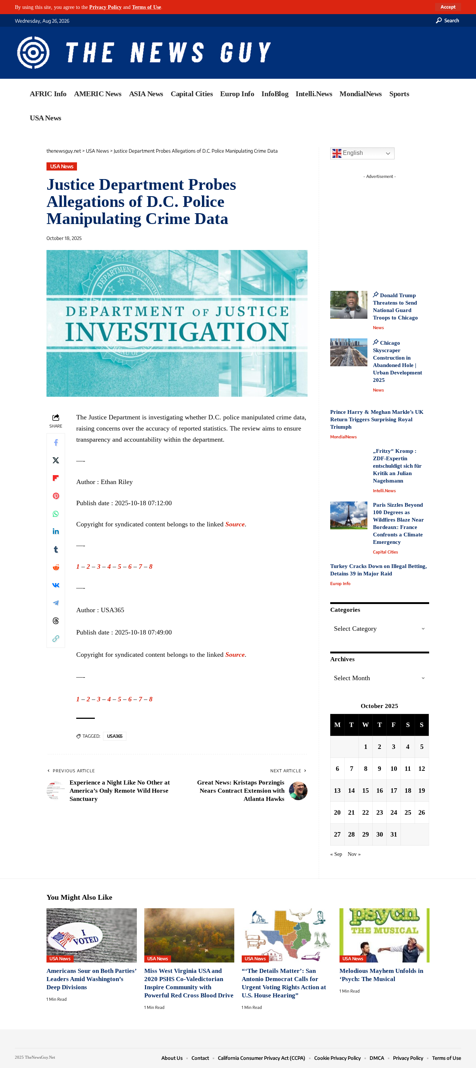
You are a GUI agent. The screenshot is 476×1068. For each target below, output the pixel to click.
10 (393, 768)
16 (379, 790)
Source (235, 524)
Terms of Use (146, 7)
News (378, 327)
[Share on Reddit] (56, 567)
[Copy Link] (56, 638)
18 (408, 790)
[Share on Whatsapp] (56, 514)
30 (379, 834)
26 (421, 812)
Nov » (354, 854)
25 (408, 812)
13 (337, 790)
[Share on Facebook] (56, 442)
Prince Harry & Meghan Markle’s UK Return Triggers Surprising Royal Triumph (377, 419)
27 (337, 834)
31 (393, 834)
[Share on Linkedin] (56, 532)
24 (393, 812)
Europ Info (340, 583)
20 (337, 812)
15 (365, 790)
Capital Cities (385, 551)
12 (421, 768)
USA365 (114, 736)
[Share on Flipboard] (56, 478)
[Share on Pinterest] (56, 496)
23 (379, 812)
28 (351, 834)
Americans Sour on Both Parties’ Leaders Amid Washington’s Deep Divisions (91, 979)
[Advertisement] (393, 228)
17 (393, 790)
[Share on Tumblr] (56, 549)
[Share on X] (56, 460)
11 (408, 768)
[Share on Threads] (56, 621)
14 (351, 790)
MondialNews (343, 436)
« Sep (336, 854)
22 (365, 812)
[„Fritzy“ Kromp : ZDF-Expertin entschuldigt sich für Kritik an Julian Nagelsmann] (348, 461)
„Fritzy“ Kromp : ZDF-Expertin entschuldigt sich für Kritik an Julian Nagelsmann (397, 466)
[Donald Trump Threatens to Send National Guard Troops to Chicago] (348, 305)
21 (351, 812)
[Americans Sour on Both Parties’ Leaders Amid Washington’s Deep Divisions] (91, 935)
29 (365, 834)
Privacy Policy (105, 7)
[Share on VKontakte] (56, 585)
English (352, 153)
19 (421, 790)
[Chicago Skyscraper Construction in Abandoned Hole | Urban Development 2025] (348, 352)
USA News (62, 166)
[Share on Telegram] (56, 603)
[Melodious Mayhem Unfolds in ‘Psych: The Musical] (385, 935)
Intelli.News (384, 490)
